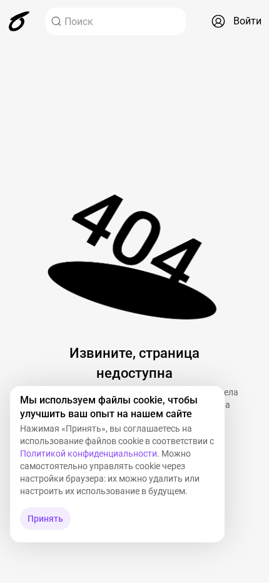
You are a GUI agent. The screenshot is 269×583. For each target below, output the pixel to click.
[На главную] (19, 21)
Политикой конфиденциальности (88, 454)
